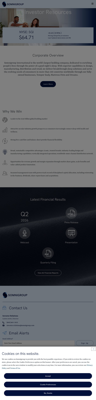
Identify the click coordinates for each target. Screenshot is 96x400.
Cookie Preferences (48, 384)
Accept (48, 376)
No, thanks (48, 393)
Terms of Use (15, 368)
